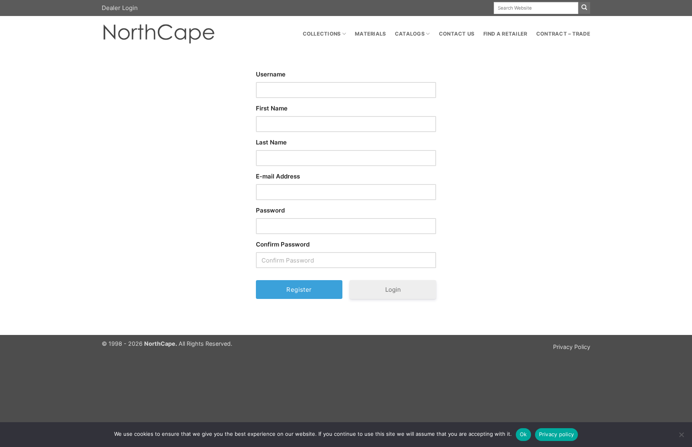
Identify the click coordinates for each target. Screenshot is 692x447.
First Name (272, 108)
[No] (681, 437)
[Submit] (584, 8)
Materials (370, 34)
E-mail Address (278, 176)
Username (271, 74)
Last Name (271, 142)
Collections (322, 34)
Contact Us (457, 34)
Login (393, 289)
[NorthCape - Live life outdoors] (158, 34)
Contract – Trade (563, 34)
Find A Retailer (505, 34)
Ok (523, 434)
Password (270, 210)
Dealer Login (120, 8)
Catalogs (409, 34)
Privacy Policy (571, 346)
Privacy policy (556, 434)
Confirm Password (283, 244)
